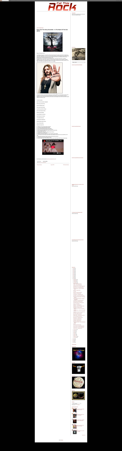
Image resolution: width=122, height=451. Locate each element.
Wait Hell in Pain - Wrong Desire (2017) (78, 287)
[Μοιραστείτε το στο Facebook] (46, 161)
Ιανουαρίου (75, 337)
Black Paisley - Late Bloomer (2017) (78, 317)
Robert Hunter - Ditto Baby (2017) (77, 328)
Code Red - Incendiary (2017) (77, 293)
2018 (73, 277)
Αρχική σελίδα (52, 164)
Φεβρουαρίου (75, 336)
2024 (73, 270)
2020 (73, 275)
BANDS (40, 162)
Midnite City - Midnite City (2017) (77, 292)
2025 (73, 269)
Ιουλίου (74, 330)
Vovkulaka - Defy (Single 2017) (77, 319)
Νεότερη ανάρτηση (39, 164)
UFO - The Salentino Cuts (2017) (77, 316)
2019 (73, 276)
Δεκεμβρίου (75, 279)
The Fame (74, 291)
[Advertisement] (53, 19)
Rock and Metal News (43, 162)
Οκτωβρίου (74, 281)
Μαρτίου (74, 335)
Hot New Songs (75, 413)
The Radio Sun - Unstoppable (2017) (78, 294)
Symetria (74, 323)
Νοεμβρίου (74, 280)
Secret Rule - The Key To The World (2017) (78, 295)
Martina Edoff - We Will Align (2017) (78, 301)
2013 (73, 342)
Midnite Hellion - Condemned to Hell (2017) (79, 315)
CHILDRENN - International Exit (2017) (78, 300)
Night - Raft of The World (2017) (77, 314)
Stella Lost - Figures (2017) (76, 290)
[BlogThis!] (44, 161)
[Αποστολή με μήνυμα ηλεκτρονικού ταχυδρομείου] (43, 161)
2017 (73, 278)
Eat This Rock (75, 408)
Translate (78, 404)
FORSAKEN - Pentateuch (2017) (77, 307)
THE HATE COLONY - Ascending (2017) (78, 302)
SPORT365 (74, 424)
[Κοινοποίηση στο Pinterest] (46, 161)
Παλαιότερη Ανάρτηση (66, 164)
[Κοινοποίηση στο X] (45, 161)
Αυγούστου (75, 329)
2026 (73, 268)
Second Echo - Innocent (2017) (77, 318)
